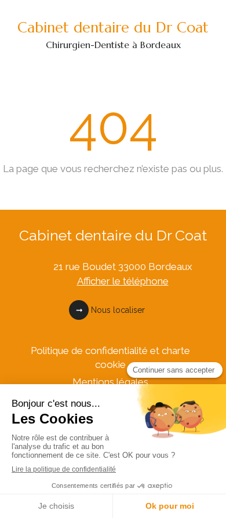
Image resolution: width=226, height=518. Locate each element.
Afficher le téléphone (123, 281)
